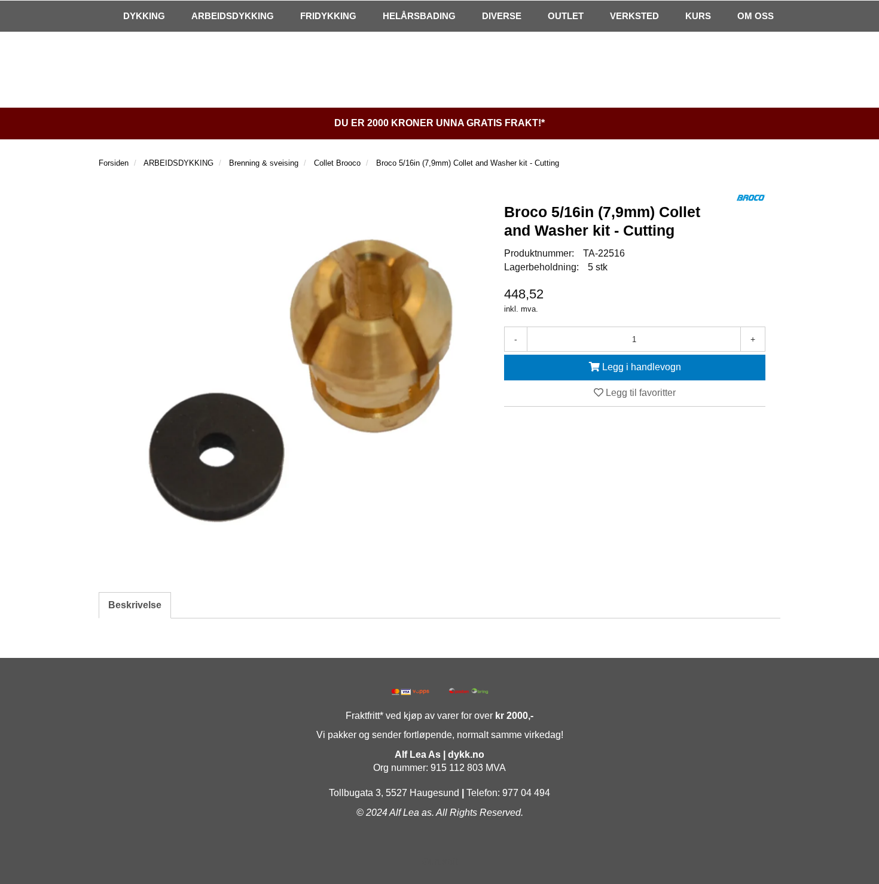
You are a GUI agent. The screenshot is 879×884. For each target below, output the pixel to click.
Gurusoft (439, 861)
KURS (698, 16)
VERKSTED (634, 16)
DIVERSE (501, 16)
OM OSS (755, 16)
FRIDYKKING (328, 16)
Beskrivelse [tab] (134, 605)
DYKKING (144, 16)
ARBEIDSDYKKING (232, 16)
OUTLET (566, 16)
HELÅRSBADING (419, 16)
